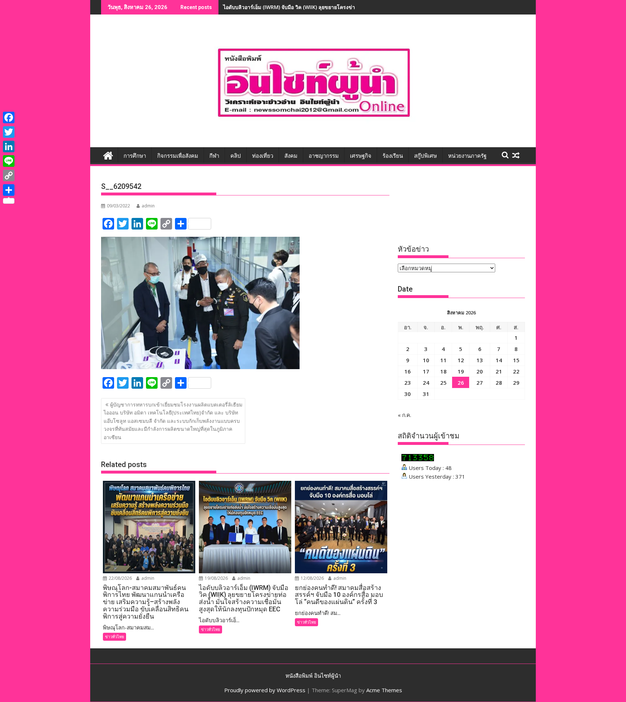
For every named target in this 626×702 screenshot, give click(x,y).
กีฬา (214, 156)
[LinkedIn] (8, 146)
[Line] (8, 161)
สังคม (290, 156)
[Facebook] (8, 117)
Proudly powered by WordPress (264, 690)
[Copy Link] (8, 175)
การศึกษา (135, 156)
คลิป (235, 156)
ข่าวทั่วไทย (114, 636)
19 (461, 371)
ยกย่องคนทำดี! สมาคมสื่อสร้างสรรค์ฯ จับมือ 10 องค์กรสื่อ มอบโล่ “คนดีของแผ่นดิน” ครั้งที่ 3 (324, 7)
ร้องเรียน (393, 156)
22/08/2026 (120, 578)
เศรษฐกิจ (360, 156)
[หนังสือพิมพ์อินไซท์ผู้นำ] (108, 154)
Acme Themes (384, 690)
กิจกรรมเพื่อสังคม (177, 156)
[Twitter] (8, 132)
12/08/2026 (312, 578)
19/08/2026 (216, 578)
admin (148, 206)
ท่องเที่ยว (262, 156)
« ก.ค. (404, 414)
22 (516, 371)
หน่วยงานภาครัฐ (467, 156)
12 (461, 360)
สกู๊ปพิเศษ (425, 156)
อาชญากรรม (324, 156)
